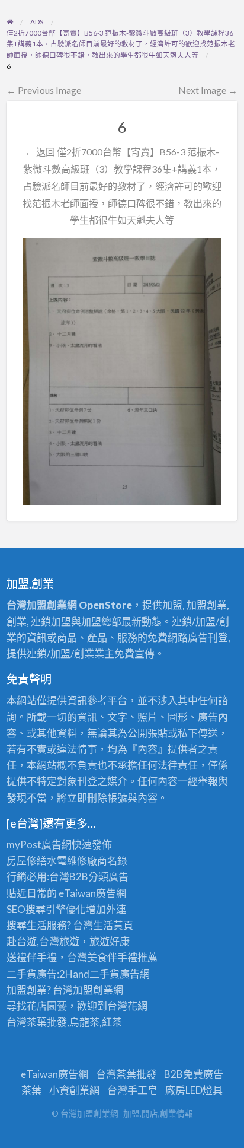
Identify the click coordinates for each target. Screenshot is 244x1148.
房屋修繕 (27, 860)
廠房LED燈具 (194, 1090)
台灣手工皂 (132, 1090)
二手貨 (104, 974)
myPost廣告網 (39, 844)
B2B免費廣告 (193, 1074)
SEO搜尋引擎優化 (46, 909)
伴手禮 (122, 957)
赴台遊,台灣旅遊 (43, 941)
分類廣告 (108, 876)
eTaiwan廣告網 (92, 893)
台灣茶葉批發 (37, 1022)
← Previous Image (44, 90)
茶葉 (31, 1090)
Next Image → (207, 90)
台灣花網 (127, 1006)
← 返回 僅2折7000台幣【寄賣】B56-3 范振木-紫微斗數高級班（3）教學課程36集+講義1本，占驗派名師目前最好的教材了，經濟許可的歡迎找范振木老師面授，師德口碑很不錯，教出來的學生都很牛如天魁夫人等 (122, 186)
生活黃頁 (113, 925)
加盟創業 (93, 990)
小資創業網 (74, 1090)
